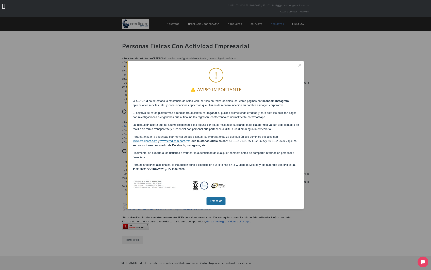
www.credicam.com (145, 141)
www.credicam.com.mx (175, 141)
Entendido (216, 201)
